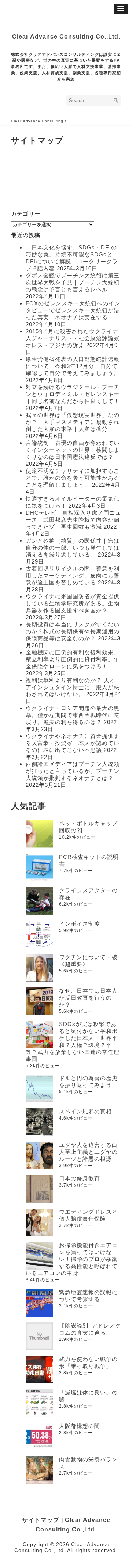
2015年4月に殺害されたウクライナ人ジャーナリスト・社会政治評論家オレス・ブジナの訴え (73, 338)
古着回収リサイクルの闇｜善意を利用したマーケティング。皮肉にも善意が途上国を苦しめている (73, 575)
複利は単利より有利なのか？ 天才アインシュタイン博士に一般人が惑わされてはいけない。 (73, 687)
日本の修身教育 (79, 1178)
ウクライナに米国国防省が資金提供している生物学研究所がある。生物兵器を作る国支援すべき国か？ (73, 603)
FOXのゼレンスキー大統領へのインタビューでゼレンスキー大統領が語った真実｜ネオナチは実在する (73, 310)
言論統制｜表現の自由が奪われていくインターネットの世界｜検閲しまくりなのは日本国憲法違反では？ (73, 450)
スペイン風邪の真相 (85, 1111)
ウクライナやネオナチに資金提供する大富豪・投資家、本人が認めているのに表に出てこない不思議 (73, 743)
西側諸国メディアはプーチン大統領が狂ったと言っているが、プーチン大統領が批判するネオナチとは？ (73, 771)
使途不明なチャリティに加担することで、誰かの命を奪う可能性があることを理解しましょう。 (73, 478)
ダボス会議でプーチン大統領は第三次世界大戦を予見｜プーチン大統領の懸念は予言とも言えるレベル (73, 282)
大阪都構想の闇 (79, 1426)
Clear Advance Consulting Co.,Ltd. (66, 36)
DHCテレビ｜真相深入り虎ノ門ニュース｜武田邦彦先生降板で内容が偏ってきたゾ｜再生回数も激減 (73, 520)
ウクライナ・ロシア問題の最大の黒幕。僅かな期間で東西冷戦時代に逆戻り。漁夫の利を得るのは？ (73, 715)
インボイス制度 (79, 924)
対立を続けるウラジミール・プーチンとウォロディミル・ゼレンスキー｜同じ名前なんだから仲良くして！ (73, 394)
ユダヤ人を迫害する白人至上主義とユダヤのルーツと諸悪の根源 (88, 1152)
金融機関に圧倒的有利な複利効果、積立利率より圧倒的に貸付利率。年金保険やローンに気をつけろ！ (73, 659)
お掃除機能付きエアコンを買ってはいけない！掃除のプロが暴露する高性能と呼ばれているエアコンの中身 (72, 1259)
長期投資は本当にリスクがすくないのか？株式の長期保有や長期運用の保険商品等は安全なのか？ (73, 631)
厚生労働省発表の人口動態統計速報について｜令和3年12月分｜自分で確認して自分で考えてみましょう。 (73, 366)
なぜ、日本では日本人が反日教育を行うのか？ (88, 997)
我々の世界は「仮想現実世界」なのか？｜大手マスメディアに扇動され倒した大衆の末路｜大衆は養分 (73, 422)
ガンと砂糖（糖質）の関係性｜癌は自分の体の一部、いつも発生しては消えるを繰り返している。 (73, 547)
